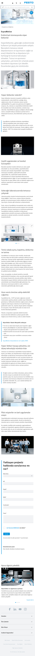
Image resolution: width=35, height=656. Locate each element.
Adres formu (5, 473)
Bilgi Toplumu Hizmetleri (17, 648)
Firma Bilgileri (20, 644)
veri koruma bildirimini (13, 528)
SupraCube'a (30, 600)
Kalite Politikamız (28, 644)
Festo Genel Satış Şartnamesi (9, 644)
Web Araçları (7, 640)
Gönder (7, 534)
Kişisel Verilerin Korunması (17, 640)
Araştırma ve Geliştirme (7, 27)
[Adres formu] (18, 475)
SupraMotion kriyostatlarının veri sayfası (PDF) (15, 341)
